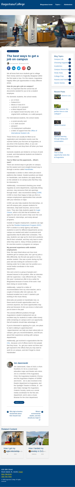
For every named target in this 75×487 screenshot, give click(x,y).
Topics (57, 4)
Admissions (68, 4)
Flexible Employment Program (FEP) (27, 225)
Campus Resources (13, 51)
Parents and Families (62, 80)
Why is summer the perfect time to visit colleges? (61, 111)
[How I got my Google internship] (12, 438)
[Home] (13, 5)
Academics (58, 66)
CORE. (39, 193)
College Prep (59, 76)
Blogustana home (46, 4)
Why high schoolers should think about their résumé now (16, 413)
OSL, (9, 343)
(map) (20, 472)
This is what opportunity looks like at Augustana (62, 155)
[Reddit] (24, 68)
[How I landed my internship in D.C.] (37, 438)
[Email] (29, 68)
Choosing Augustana (61, 63)
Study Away (58, 73)
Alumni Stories (59, 83)
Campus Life (58, 59)
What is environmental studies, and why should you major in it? (34, 416)
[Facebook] (9, 68)
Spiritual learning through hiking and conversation (61, 139)
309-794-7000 (6, 477)
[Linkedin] (14, 68)
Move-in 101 (66, 96)
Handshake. (29, 169)
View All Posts (19, 402)
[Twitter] (19, 68)
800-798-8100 (6, 474)
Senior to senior (60, 125)
